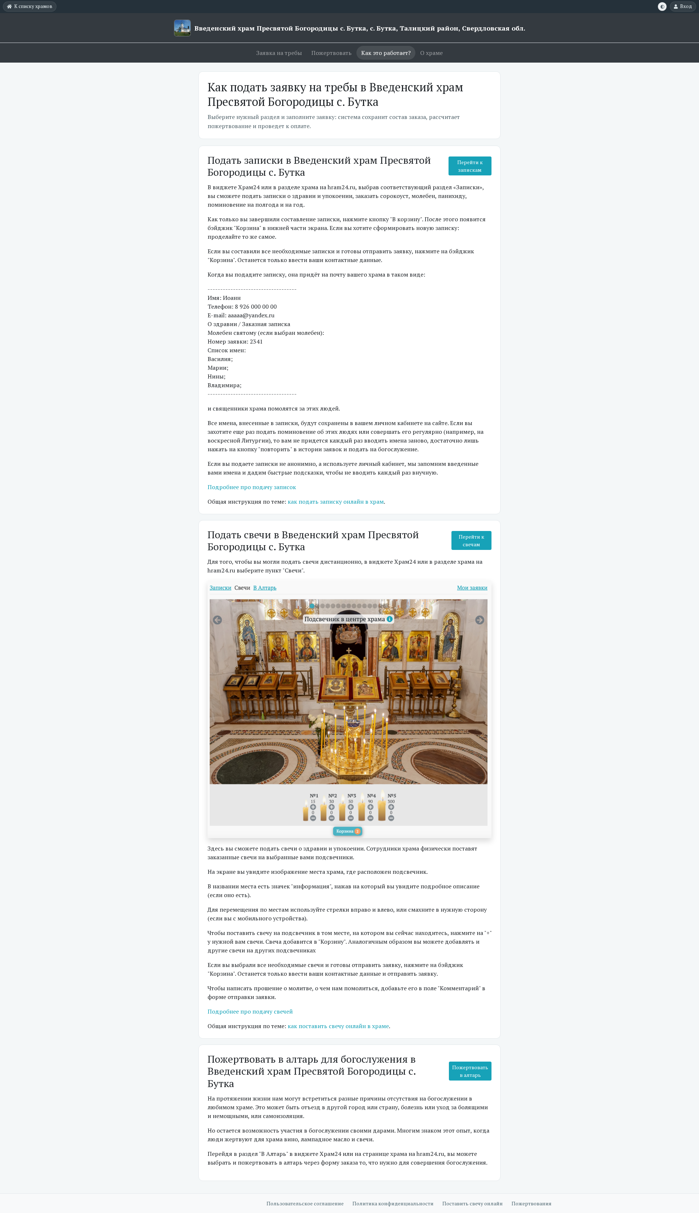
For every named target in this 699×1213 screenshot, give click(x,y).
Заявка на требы (279, 53)
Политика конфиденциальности (393, 1203)
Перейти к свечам (471, 540)
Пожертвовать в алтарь (470, 1071)
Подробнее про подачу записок (252, 487)
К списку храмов (33, 6)
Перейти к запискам (470, 166)
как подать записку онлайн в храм (336, 502)
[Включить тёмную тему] (662, 6)
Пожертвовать (331, 53)
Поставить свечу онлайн (472, 1203)
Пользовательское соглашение (305, 1203)
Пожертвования (532, 1203)
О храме (431, 53)
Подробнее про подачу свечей (250, 1011)
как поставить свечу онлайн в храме (338, 1026)
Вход (686, 6)
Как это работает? (386, 53)
